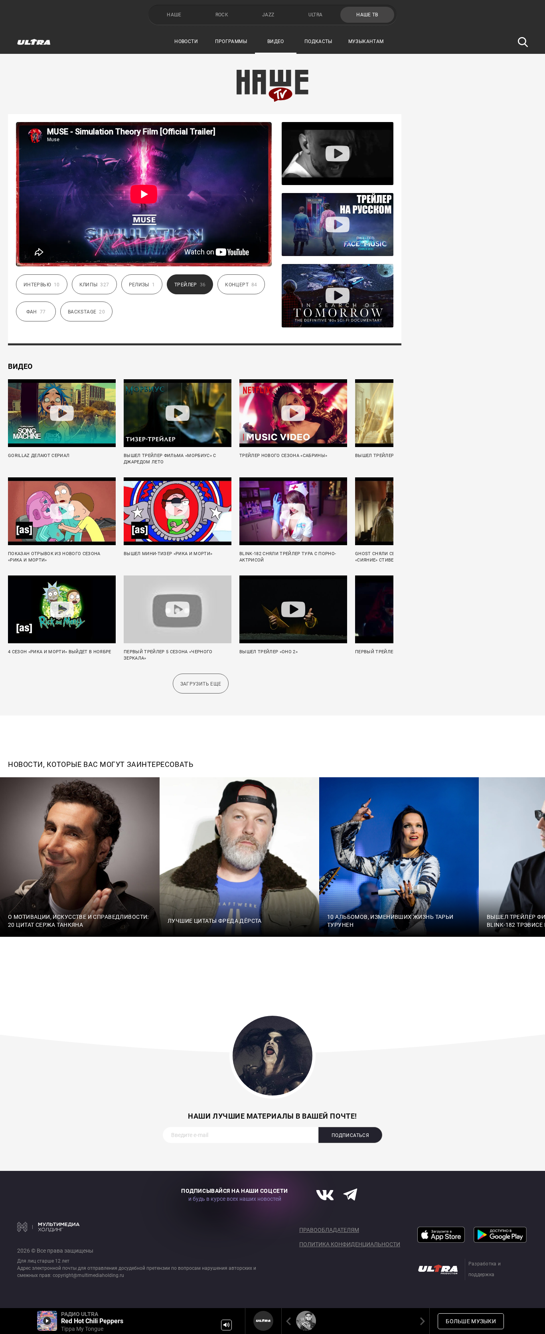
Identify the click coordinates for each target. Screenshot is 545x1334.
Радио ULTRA (263, 1321)
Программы (231, 41)
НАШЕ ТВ (367, 15)
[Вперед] (421, 1321)
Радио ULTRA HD (306, 1321)
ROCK (221, 15)
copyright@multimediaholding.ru (88, 1275)
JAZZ (268, 15)
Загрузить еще (200, 684)
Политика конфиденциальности (349, 1244)
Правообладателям (329, 1230)
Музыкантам (366, 41)
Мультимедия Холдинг (48, 1227)
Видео (275, 41)
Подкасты (318, 41)
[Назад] (290, 1321)
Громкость (226, 1325)
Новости (186, 41)
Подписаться (350, 1135)
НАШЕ (174, 15)
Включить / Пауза (47, 1321)
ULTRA (315, 15)
